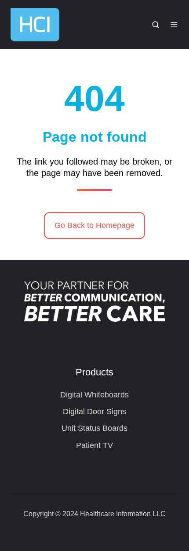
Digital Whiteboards (94, 394)
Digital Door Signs (94, 411)
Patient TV (94, 445)
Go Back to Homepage (94, 225)
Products (94, 372)
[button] (155, 24)
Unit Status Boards (94, 428)
